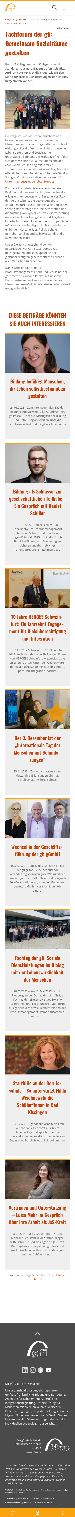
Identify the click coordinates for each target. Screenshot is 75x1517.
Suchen (55, 7)
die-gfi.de (9, 19)
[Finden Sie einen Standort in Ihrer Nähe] (12, 1512)
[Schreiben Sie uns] (37, 1512)
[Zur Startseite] (8, 8)
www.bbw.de (34, 1452)
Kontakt (27, 1502)
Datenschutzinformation (44, 1498)
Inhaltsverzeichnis (43, 1502)
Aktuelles (23, 19)
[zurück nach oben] (37, 1334)
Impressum (23, 1498)
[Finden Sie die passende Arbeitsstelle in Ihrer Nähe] (62, 1512)
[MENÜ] (64, 7)
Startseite (10, 1498)
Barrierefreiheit (12, 1502)
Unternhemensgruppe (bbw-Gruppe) (29, 181)
